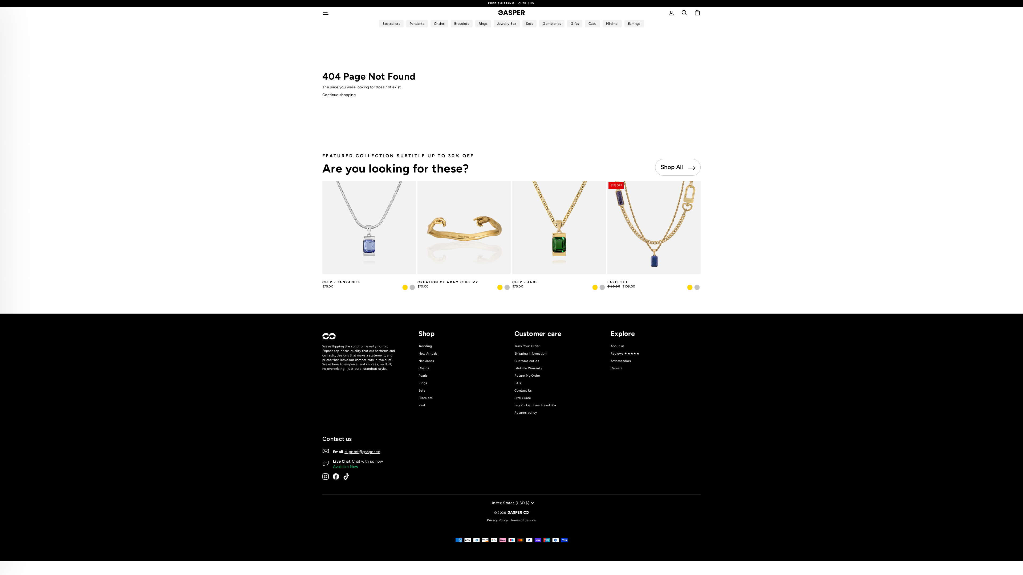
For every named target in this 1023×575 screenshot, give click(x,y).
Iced (422, 405)
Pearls (423, 375)
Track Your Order (527, 346)
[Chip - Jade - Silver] (602, 287)
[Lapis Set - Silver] (697, 287)
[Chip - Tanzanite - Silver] (412, 287)
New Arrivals (428, 353)
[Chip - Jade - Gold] (595, 287)
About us (618, 346)
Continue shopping (339, 95)
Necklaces (426, 361)
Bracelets (426, 398)
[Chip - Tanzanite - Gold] (405, 287)
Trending (425, 346)
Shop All (672, 167)
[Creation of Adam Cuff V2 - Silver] (507, 287)
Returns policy (525, 412)
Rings (423, 383)
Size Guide (522, 398)
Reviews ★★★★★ (625, 353)
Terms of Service (523, 520)
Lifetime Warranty (528, 368)
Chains (424, 368)
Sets (422, 390)
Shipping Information (530, 353)
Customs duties (526, 361)
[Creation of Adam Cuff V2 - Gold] (499, 287)
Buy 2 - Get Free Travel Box (535, 405)
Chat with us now (367, 461)
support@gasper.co (362, 451)
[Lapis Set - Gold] (689, 287)
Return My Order (527, 375)
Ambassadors (621, 361)
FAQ (517, 383)
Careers (617, 368)
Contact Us (523, 390)
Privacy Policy (497, 520)
